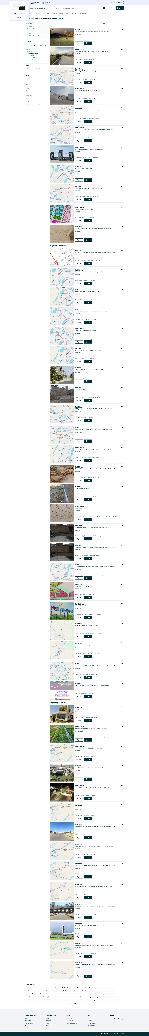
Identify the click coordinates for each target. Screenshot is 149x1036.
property (105, 985)
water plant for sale (99, 994)
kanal (84, 991)
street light (89, 994)
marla (44, 985)
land (41, 988)
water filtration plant (105, 997)
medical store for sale (31, 994)
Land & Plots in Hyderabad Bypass (64, 16)
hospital (28, 997)
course (107, 994)
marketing (101, 991)
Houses (61, 13)
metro (49, 985)
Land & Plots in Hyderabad (46, 16)
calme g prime (94, 997)
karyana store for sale (45, 997)
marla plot (102, 988)
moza (69, 997)
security (113, 991)
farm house (70, 985)
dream (90, 985)
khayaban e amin (64, 991)
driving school (56, 988)
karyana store (69, 994)
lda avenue (60, 994)
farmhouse (110, 988)
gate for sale (98, 985)
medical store (75, 988)
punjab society (116, 997)
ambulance (47, 988)
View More (74, 1001)
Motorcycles (54, 13)
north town (77, 991)
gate (39, 985)
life (71, 991)
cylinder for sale (85, 988)
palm (56, 991)
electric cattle (113, 985)
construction (94, 988)
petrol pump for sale (31, 991)
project (74, 997)
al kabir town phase (83, 997)
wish (107, 991)
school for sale (65, 988)
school (63, 985)
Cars (47, 13)
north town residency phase (45, 991)
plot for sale (83, 985)
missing (35, 988)
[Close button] (28, 2)
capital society (56, 997)
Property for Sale (34, 16)
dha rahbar (34, 997)
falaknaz (82, 994)
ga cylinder (28, 985)
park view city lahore (117, 994)
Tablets (76, 13)
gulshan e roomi (51, 994)
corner (76, 994)
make (63, 997)
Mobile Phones (40, 13)
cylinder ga (28, 988)
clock (76, 985)
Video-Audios (69, 13)
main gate (56, 985)
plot (35, 985)
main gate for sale (92, 991)
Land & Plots (83, 13)
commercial (41, 994)
